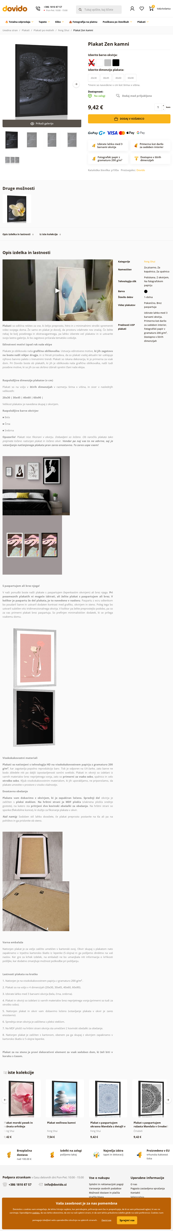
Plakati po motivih (44, 30)
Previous (5, 1099)
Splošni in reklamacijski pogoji (106, 1184)
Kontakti (135, 1192)
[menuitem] (19, 21)
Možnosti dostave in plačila (104, 1192)
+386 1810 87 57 (19, 1184)
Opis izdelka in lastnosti (16, 234)
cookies (36, 1212)
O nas (134, 1184)
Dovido (141, 170)
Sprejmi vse (127, 1220)
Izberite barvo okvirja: (103, 55)
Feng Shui (63, 30)
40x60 (118, 77)
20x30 (94, 77)
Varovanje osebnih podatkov (105, 1188)
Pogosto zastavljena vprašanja (148, 1188)
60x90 (131, 77)
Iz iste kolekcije (49, 234)
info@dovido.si (55, 1184)
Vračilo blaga (96, 1197)
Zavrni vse (106, 1220)
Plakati (26, 30)
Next (76, 84)
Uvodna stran (10, 30)
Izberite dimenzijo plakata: (106, 70)
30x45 (106, 77)
